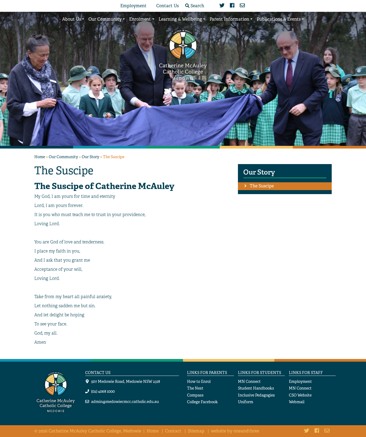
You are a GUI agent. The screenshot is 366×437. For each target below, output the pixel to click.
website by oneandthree (235, 431)
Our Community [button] (105, 19)
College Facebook (202, 401)
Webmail (296, 401)
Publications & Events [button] (279, 19)
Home (39, 156)
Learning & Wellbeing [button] (180, 19)
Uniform (245, 401)
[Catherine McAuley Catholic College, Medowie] (183, 54)
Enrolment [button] (140, 19)
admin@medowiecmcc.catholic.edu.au (125, 401)
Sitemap (196, 431)
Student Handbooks (256, 388)
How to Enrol (199, 381)
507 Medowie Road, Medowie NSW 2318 (125, 381)
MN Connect (249, 381)
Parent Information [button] (229, 19)
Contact (173, 431)
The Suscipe (262, 186)
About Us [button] (71, 19)
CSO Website (300, 395)
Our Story (90, 156)
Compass (195, 395)
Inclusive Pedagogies (256, 395)
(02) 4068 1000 (103, 391)
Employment (133, 6)
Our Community (63, 156)
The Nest (195, 388)
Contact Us (167, 6)
